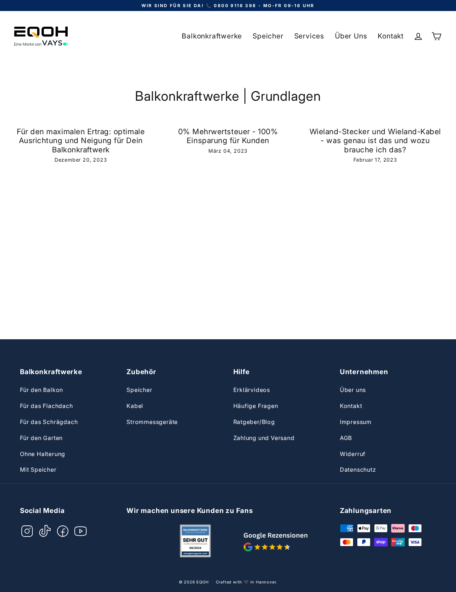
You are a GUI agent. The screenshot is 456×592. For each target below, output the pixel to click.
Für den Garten (41, 437)
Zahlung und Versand (264, 437)
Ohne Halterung (42, 453)
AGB (346, 437)
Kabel (134, 405)
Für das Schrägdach (49, 421)
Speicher (268, 36)
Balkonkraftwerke (212, 36)
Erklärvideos (251, 389)
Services (309, 36)
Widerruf (353, 453)
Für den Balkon (41, 389)
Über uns (353, 389)
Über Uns (351, 36)
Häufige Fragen (255, 405)
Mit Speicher (38, 469)
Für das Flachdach (46, 405)
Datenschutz (358, 469)
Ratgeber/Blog (254, 421)
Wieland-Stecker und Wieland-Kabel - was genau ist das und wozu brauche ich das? (375, 140)
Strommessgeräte (152, 421)
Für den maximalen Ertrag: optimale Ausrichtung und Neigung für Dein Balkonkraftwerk (81, 140)
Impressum (356, 421)
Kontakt (391, 36)
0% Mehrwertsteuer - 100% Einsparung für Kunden (228, 136)
